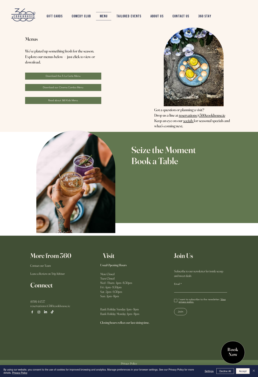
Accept (243, 371)
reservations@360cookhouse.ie (202, 115)
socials (188, 120)
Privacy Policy (19, 372)
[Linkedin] (45, 312)
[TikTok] (52, 312)
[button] (129, 16)
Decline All (225, 371)
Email (177, 284)
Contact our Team (40, 266)
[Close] (254, 371)
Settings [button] (209, 371)
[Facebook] (32, 312)
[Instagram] (39, 312)
